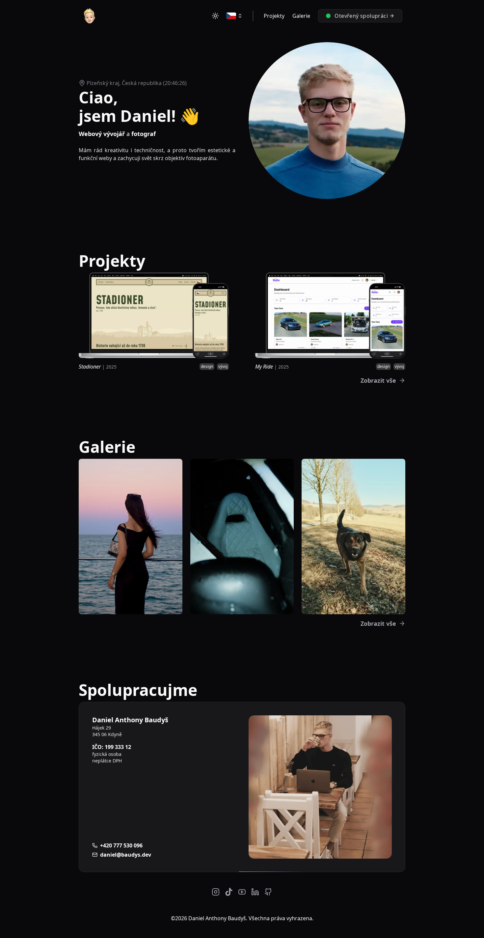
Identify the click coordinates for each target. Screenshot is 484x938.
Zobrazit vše (378, 380)
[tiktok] (229, 892)
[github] (268, 892)
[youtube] (242, 892)
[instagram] (216, 892)
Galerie (301, 15)
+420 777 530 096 (121, 845)
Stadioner (90, 366)
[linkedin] (255, 892)
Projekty (274, 15)
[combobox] (234, 15)
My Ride (264, 366)
